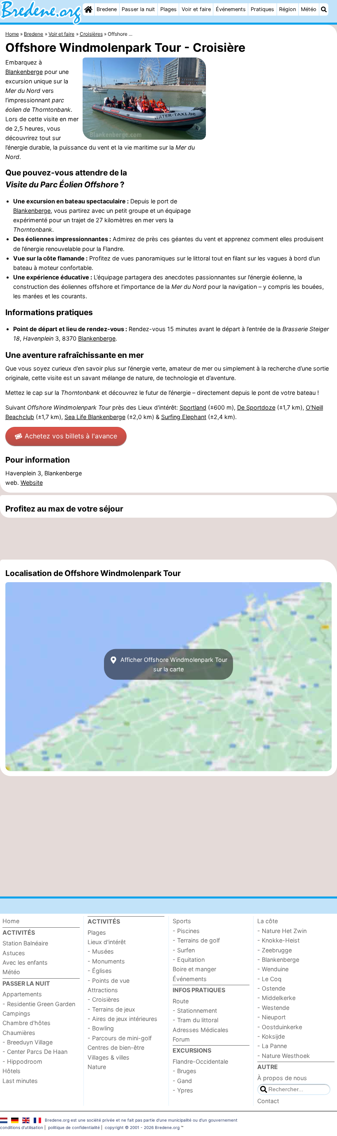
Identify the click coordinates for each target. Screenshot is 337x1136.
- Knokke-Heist (278, 940)
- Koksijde (271, 1036)
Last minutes (20, 1080)
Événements (231, 9)
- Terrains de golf (196, 940)
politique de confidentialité (74, 1127)
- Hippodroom (22, 1061)
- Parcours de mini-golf (120, 1038)
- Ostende (271, 988)
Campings (16, 1013)
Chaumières (18, 1032)
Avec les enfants (25, 962)
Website (32, 482)
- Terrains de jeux (111, 1009)
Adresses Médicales (201, 1029)
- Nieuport (271, 1017)
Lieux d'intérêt (107, 941)
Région (287, 9)
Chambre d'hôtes (26, 1022)
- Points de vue (108, 980)
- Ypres (183, 1090)
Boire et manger (194, 968)
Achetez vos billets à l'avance (71, 436)
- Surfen (184, 950)
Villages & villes (108, 1057)
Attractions (103, 989)
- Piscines (186, 930)
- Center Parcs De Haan (34, 1051)
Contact (268, 1100)
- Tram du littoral (195, 1019)
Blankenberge (24, 71)
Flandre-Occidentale (200, 1061)
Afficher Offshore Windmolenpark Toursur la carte (173, 664)
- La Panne (272, 1045)
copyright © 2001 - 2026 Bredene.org (142, 1127)
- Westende (273, 1007)
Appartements (22, 994)
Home (10, 920)
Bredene (107, 9)
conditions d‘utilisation (21, 1127)
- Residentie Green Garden (38, 1003)
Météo (308, 9)
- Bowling (101, 1028)
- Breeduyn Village (27, 1042)
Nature (97, 1066)
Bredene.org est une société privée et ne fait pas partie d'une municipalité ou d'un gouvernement (141, 1120)
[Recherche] (323, 9)
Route (181, 1001)
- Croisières (104, 999)
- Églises (100, 970)
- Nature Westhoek (283, 1055)
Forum (181, 1039)
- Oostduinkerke (279, 1026)
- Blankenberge (278, 959)
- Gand (182, 1080)
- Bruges (184, 1070)
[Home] (88, 9)
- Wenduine (273, 968)
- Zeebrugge (274, 950)
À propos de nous (282, 1077)
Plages (168, 9)
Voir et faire (196, 9)
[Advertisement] (168, 538)
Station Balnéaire (25, 943)
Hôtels (11, 1070)
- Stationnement (195, 1010)
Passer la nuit (138, 9)
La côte (267, 920)
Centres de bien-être (116, 1047)
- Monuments (106, 961)
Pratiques (262, 9)
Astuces (13, 952)
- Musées (101, 951)
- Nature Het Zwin (282, 930)
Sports (182, 920)
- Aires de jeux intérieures (122, 1018)
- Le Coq (269, 978)
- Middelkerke (276, 997)
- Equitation (189, 959)
